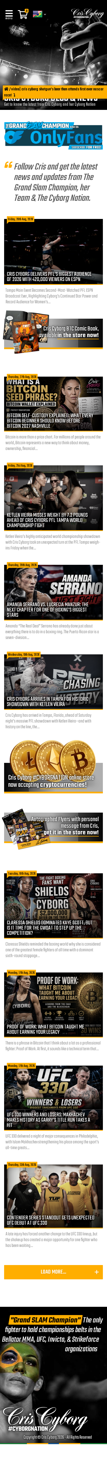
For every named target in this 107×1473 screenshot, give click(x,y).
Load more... (53, 1272)
